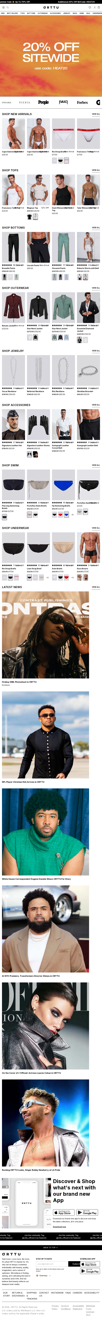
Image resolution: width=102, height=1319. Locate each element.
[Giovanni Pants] (63, 247)
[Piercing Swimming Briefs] (13, 485)
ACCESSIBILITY (91, 1293)
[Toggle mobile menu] (3, 7)
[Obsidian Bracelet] (88, 370)
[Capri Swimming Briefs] (13, 133)
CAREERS (77, 1293)
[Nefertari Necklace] (38, 370)
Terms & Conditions (66, 1307)
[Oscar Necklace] (13, 370)
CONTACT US (44, 1294)
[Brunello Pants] (13, 247)
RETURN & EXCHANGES (18, 1294)
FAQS (68, 1293)
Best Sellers (12, 13)
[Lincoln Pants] (38, 247)
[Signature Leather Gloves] (38, 424)
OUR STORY (6, 1294)
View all (96, 114)
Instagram (57, 1293)
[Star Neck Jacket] (38, 307)
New (2, 13)
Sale (88, 13)
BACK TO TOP (49, 1247)
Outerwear (43, 13)
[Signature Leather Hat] (13, 424)
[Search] (7, 7)
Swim (81, 13)
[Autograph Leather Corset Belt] (63, 424)
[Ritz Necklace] (63, 370)
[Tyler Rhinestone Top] (88, 189)
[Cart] (99, 7)
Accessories (55, 13)
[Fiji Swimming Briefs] (63, 485)
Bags (75, 13)
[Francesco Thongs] (88, 133)
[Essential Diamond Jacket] (88, 307)
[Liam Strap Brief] (38, 547)
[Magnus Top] (38, 189)
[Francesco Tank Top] (13, 189)
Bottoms (31, 13)
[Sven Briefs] (63, 547)
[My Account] (95, 7)
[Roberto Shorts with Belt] (88, 247)
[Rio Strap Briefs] (63, 133)
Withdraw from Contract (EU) (90, 1310)
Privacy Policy (55, 1307)
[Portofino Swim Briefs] (38, 485)
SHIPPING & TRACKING (32, 1296)
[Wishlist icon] (90, 7)
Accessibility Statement (78, 1307)
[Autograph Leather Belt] (88, 424)
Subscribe (77, 1264)
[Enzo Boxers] (88, 547)
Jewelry (66, 13)
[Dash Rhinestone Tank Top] (63, 189)
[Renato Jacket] (13, 307)
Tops (22, 13)
